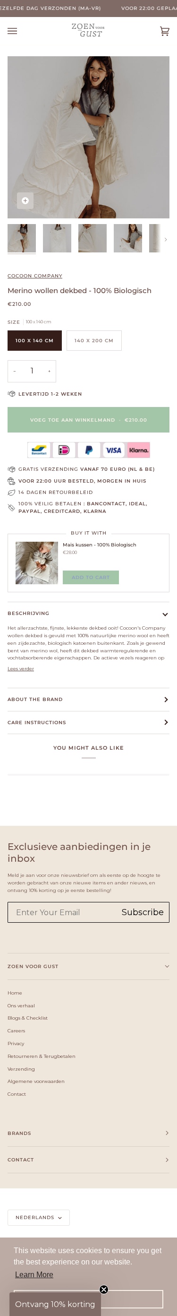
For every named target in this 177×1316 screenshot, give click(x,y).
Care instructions (37, 722)
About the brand (35, 699)
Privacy (16, 1043)
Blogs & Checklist (28, 1018)
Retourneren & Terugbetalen (42, 1056)
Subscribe (143, 912)
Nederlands (36, 1217)
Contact (17, 1094)
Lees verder (21, 668)
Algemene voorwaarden (36, 1081)
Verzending (21, 1069)
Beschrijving (29, 613)
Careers (16, 1030)
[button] (55, 1304)
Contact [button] (21, 1159)
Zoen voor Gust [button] (33, 966)
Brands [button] (19, 1133)
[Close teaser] (104, 1289)
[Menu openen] (22, 31)
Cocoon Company (35, 275)
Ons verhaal (21, 1005)
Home (15, 993)
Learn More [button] (34, 1275)
